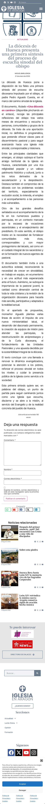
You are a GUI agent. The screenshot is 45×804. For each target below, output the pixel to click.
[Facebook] (5, 2)
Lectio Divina (10, 723)
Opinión (8, 727)
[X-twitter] (8, 2)
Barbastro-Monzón (9, 550)
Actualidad (22, 39)
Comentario (10, 440)
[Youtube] (11, 2)
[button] (41, 760)
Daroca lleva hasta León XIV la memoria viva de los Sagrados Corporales (30, 576)
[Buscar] (37, 673)
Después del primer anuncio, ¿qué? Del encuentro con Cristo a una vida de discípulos (30, 531)
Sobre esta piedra (28, 549)
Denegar (22, 790)
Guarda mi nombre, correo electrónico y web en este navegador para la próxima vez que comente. (21, 492)
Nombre (8, 469)
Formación (9, 732)
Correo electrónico (13, 478)
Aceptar (22, 784)
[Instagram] (15, 2)
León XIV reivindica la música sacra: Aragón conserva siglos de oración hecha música (29, 600)
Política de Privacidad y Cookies (6, 798)
